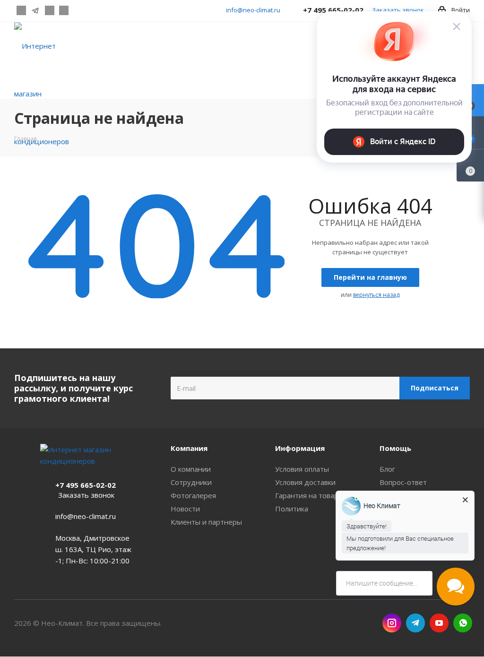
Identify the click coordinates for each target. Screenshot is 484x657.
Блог (387, 469)
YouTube (50, 10)
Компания (189, 448)
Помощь (395, 448)
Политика (291, 508)
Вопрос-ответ (403, 482)
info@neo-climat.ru (253, 10)
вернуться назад (376, 295)
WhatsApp (64, 10)
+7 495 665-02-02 (85, 485)
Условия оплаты (302, 469)
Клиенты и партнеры (206, 522)
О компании (191, 469)
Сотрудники (191, 482)
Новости (185, 508)
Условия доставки (305, 482)
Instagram (21, 10)
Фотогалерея (193, 495)
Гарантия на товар (306, 495)
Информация (300, 448)
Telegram (35, 10)
